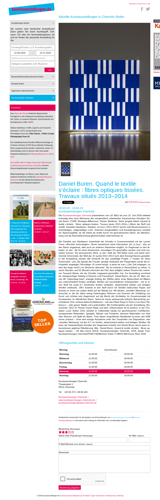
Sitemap (120, 496)
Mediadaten (133, 4)
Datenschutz (111, 496)
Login (148, 4)
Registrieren (142, 4)
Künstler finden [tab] (17, 84)
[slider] (66, 432)
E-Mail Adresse (75, 444)
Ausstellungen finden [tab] (20, 23)
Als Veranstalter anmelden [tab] (22, 98)
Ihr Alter (136, 436)
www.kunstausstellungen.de (71, 496)
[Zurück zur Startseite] (31, 15)
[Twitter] (148, 9)
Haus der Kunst (21, 113)
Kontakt (86, 496)
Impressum (100, 496)
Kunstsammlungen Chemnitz (77, 215)
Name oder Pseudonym (76, 436)
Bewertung (69, 429)
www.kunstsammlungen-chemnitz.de (77, 400)
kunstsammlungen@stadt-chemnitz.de (78, 403)
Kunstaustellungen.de (67, 420)
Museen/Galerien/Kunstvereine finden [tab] (27, 77)
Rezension (64, 452)
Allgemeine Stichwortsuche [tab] (22, 91)
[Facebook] (142, 9)
